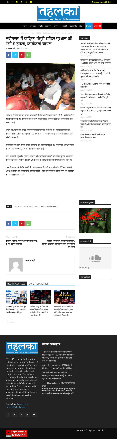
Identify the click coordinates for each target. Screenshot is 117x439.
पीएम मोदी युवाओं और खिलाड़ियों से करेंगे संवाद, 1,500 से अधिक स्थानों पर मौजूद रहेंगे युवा (16, 309)
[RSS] (21, 2)
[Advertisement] (98, 173)
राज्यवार (56, 26)
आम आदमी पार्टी (81, 430)
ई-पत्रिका (88, 26)
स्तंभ (80, 26)
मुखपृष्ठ (25, 26)
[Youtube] (31, 2)
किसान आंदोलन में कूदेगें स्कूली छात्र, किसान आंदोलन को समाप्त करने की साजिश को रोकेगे (58, 244)
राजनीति (64, 26)
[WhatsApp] (28, 55)
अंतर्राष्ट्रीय (48, 26)
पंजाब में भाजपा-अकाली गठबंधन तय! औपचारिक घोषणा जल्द (92, 136)
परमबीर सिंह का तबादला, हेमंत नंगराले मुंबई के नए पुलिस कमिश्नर (21, 242)
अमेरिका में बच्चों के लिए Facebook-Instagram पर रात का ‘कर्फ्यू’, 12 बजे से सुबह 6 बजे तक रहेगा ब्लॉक (95, 73)
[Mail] (17, 2)
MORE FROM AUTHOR (39, 284)
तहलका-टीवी (97, 26)
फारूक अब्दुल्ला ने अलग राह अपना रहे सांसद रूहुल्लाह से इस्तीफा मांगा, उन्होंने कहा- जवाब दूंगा (95, 111)
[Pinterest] (22, 55)
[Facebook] (12, 2)
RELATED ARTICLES (16, 284)
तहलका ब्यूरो (11, 48)
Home (8, 33)
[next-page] (12, 321)
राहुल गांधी (92, 430)
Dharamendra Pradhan (22, 206)
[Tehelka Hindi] (58, 13)
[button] (8, 2)
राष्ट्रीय (40, 26)
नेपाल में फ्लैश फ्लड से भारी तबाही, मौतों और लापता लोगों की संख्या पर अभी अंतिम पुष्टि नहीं (95, 97)
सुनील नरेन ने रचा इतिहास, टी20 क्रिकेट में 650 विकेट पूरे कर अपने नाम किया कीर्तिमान (95, 61)
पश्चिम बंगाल (25, 33)
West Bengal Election (48, 206)
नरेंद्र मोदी (101, 430)
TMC (36, 206)
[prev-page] (7, 321)
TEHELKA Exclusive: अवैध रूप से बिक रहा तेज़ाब (95, 85)
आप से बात (33, 26)
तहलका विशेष (73, 26)
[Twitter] (26, 2)
